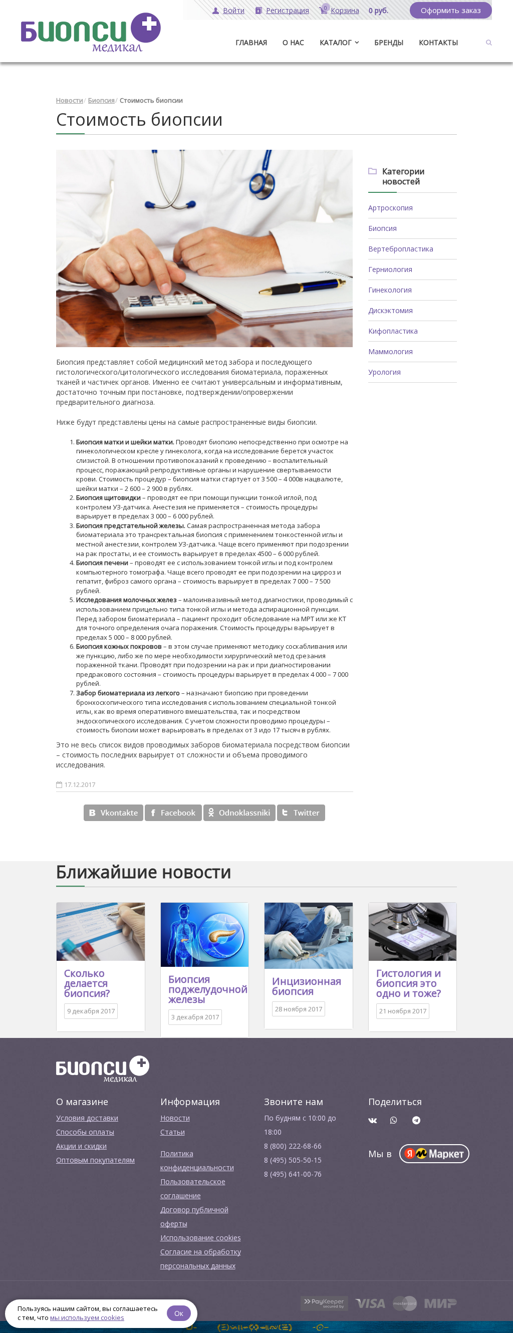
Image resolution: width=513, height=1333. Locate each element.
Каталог (336, 42)
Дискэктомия (390, 310)
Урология (384, 372)
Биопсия (101, 100)
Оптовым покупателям (95, 1160)
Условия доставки (87, 1118)
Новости (69, 100)
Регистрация (287, 10)
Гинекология (390, 290)
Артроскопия (390, 207)
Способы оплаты (85, 1132)
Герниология (390, 269)
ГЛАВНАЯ (251, 42)
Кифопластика (393, 331)
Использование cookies (200, 1237)
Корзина (345, 10)
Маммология (390, 351)
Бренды (388, 42)
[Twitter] (301, 813)
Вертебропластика (400, 248)
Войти (233, 10)
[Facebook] (173, 813)
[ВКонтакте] (113, 813)
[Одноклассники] (239, 813)
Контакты (438, 42)
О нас (293, 42)
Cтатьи (172, 1132)
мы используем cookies (87, 1317)
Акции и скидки (81, 1146)
